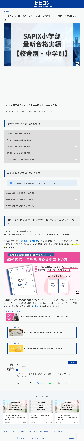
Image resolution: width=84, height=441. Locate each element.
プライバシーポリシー (9, 438)
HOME (5, 432)
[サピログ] (42, 4)
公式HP (37, 306)
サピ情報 (13, 432)
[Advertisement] (42, 83)
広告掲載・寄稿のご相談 (37, 438)
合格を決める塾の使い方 (29, 241)
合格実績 (8, 11)
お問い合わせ (23, 438)
